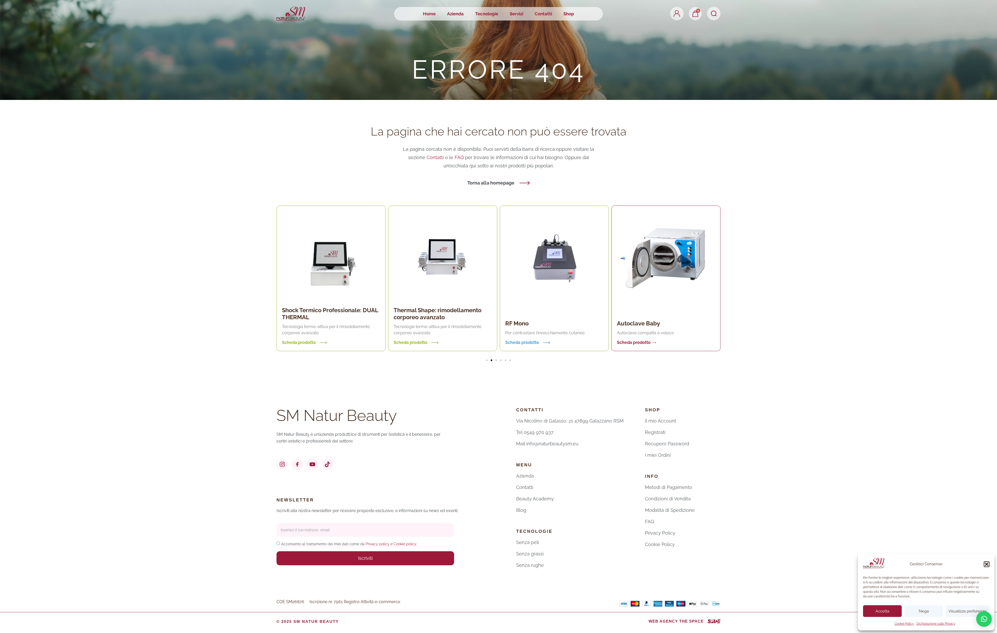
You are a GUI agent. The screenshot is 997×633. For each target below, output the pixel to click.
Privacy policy (377, 544)
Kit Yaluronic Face (641, 319)
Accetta (882, 611)
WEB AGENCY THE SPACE (676, 621)
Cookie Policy (904, 623)
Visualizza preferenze (967, 611)
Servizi (516, 13)
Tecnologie (486, 13)
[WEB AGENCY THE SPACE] (714, 621)
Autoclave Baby (526, 323)
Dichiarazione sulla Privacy (936, 623)
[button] (986, 564)
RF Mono (405, 323)
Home (429, 13)
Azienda (455, 13)
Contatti (543, 13)
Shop (568, 13)
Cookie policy (405, 544)
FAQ (460, 157)
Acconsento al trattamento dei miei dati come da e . (349, 544)
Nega (924, 611)
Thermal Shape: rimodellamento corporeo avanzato (326, 314)
